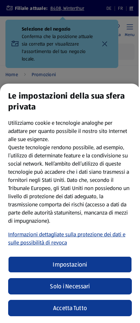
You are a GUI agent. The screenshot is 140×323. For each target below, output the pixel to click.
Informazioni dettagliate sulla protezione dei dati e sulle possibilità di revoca (66, 239)
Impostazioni (70, 264)
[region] (70, 203)
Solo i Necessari (70, 286)
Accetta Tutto (70, 308)
